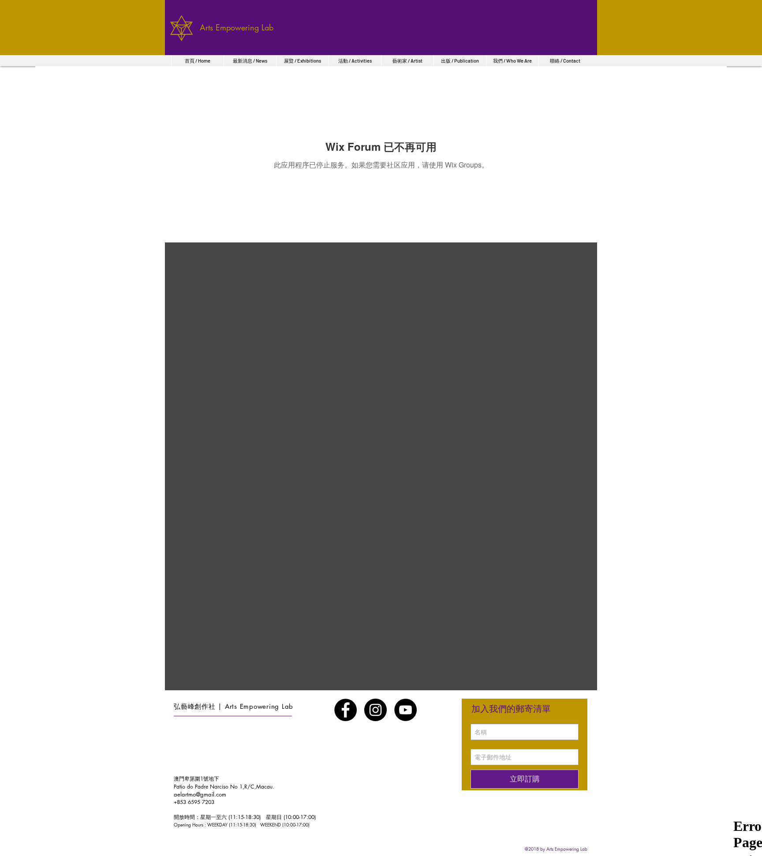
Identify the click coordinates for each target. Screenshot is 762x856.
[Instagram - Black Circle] (375, 710)
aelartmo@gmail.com (200, 794)
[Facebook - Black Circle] (345, 710)
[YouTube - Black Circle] (405, 710)
